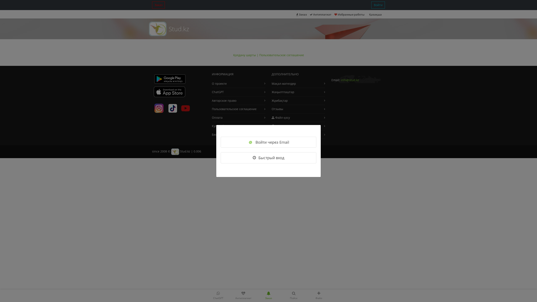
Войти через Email (269, 142)
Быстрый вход (271, 157)
